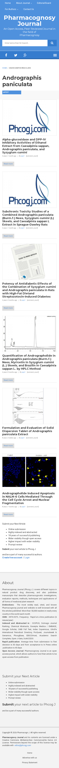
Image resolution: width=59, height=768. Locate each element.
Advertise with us (29, 758)
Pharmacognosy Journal (29, 20)
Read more (8, 164)
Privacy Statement (29, 762)
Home (8, 3)
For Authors (10, 9)
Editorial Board (44, 3)
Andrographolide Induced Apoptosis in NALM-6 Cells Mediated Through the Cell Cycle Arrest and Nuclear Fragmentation (28, 498)
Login (27, 557)
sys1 (23, 156)
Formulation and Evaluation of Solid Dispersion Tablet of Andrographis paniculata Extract (28, 431)
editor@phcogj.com (23, 745)
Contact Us (28, 9)
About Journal (23, 3)
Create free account (12, 557)
